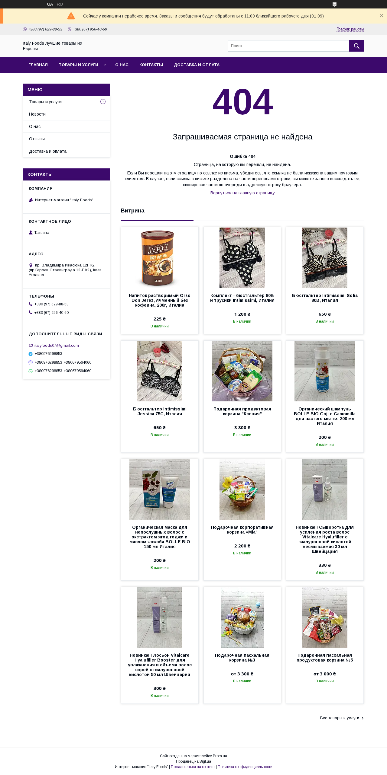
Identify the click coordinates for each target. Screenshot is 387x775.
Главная (38, 64)
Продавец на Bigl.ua (193, 761)
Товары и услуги (78, 64)
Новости (37, 114)
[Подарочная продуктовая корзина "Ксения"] (242, 371)
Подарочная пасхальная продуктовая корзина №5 (325, 657)
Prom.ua (220, 756)
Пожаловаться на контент (193, 767)
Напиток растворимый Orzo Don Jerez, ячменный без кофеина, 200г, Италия (159, 300)
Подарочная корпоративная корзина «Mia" (242, 529)
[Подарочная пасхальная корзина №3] (242, 617)
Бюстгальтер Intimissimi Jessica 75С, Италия (160, 411)
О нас (121, 64)
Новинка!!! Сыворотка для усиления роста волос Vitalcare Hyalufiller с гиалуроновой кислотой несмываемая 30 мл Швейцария (325, 539)
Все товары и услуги (339, 718)
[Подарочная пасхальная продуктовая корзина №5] (324, 617)
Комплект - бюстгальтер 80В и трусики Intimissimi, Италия (242, 298)
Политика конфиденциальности (245, 767)
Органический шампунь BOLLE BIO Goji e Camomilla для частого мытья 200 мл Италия (325, 416)
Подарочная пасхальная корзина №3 (242, 657)
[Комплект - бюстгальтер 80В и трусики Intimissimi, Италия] (242, 257)
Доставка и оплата (197, 64)
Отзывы (37, 138)
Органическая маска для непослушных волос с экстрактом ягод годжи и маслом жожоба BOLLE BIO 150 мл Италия (159, 537)
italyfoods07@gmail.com (56, 345)
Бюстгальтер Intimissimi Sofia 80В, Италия (325, 298)
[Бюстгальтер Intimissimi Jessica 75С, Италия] (159, 371)
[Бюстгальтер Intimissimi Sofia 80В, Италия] (324, 257)
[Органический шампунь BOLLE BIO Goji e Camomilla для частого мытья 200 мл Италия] (324, 371)
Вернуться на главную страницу (242, 192)
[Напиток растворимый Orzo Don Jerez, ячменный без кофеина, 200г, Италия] (159, 257)
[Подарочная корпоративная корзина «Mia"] (242, 489)
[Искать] (356, 46)
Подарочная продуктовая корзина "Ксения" (242, 411)
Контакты (151, 64)
